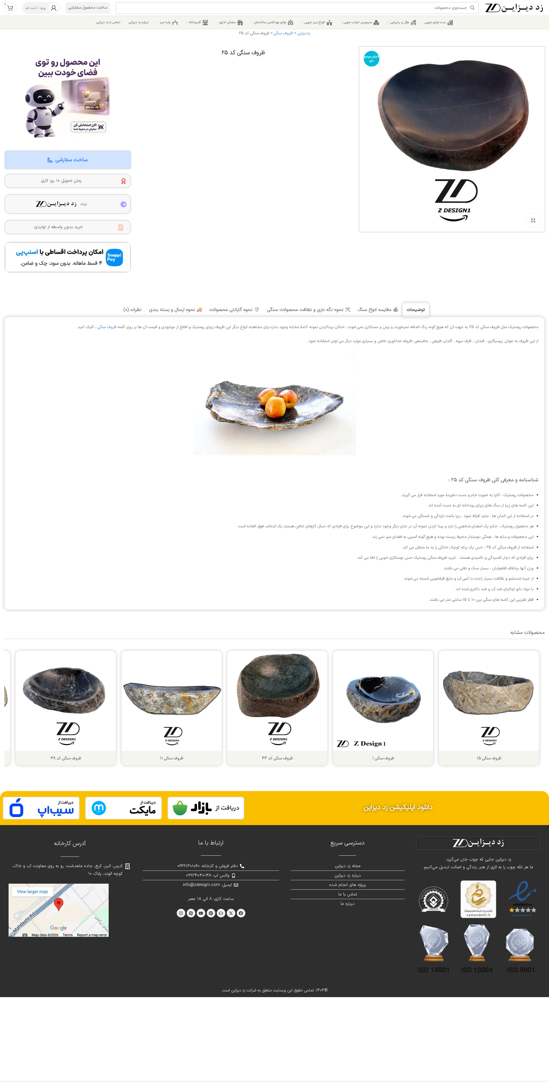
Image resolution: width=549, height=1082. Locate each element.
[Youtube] (201, 913)
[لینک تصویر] (206, 808)
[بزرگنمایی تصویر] (533, 220)
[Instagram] (181, 913)
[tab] (415, 310)
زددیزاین (303, 33)
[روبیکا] (221, 913)
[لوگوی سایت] (515, 8)
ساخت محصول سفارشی (87, 8)
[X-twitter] (231, 913)
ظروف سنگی (283, 33)
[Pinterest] (211, 913)
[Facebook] (241, 913)
